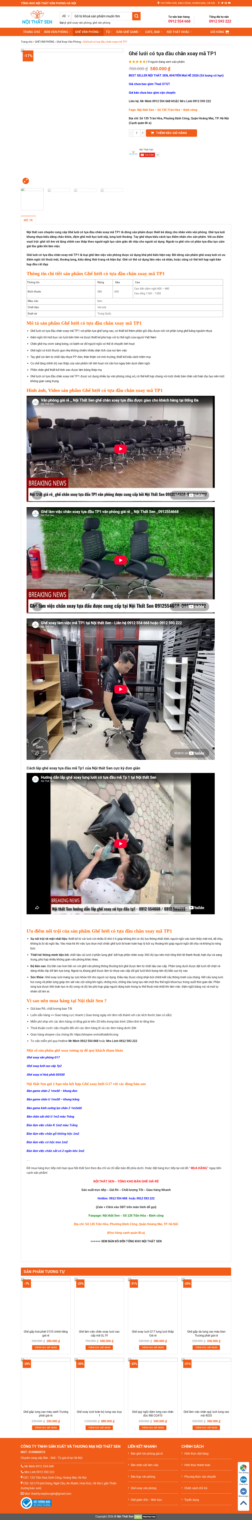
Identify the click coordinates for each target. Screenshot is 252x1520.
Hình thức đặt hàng (196, 1453)
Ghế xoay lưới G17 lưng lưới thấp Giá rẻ (153, 1333)
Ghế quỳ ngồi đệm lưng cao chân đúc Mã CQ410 (152, 1413)
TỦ (108, 32)
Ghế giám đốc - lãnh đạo (146, 1500)
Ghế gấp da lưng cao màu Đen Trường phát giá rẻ (206, 1333)
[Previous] (27, 117)
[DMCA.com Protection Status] (145, 1516)
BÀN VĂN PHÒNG (56, 32)
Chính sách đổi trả (195, 1488)
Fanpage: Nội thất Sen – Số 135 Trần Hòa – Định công (126, 1215)
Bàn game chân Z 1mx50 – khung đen (52, 1091)
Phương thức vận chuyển (200, 1476)
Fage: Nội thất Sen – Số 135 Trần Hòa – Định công (163, 110)
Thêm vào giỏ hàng (171, 133)
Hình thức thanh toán (197, 1465)
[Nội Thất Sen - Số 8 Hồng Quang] (37, 17)
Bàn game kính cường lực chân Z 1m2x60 (54, 1108)
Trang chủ (31, 32)
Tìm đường (243, 1473)
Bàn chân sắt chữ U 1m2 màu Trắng (50, 1116)
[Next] (116, 117)
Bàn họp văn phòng (143, 1476)
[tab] (28, 220)
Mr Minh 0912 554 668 (39, 1466)
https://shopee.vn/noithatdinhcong (96, 1034)
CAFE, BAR (152, 32)
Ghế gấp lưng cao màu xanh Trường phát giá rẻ (45, 1413)
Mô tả (28, 220)
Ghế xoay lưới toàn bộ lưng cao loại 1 (99, 1413)
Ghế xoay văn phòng (143, 1488)
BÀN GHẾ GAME (127, 32)
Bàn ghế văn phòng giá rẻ (147, 1453)
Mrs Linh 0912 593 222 (39, 1472)
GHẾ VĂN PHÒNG (87, 32)
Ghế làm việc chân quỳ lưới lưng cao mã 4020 (206, 1413)
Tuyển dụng (191, 1500)
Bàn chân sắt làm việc (144, 1465)
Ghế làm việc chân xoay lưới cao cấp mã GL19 (99, 1333)
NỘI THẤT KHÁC (178, 32)
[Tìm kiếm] (136, 16)
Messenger (243, 1496)
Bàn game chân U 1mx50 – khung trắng (53, 1099)
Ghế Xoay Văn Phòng (69, 41)
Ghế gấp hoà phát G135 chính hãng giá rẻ (46, 1333)
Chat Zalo (243, 1484)
